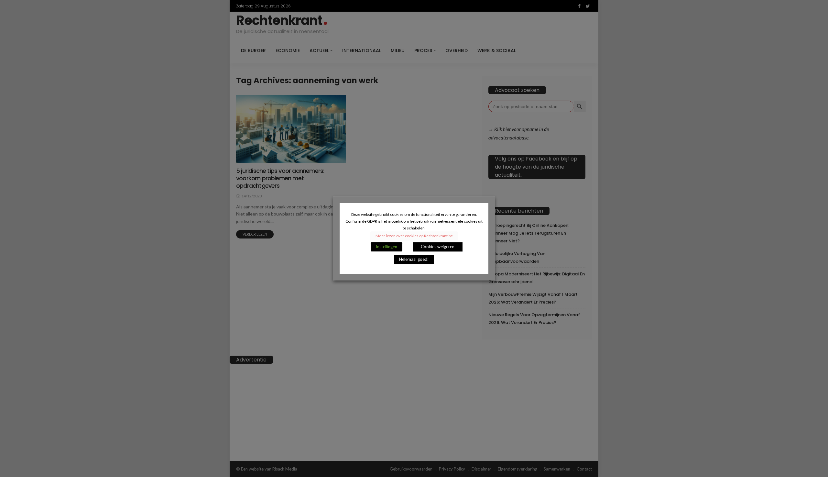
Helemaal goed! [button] (414, 259)
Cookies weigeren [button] (437, 247)
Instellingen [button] (386, 247)
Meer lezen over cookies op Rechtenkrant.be (414, 236)
